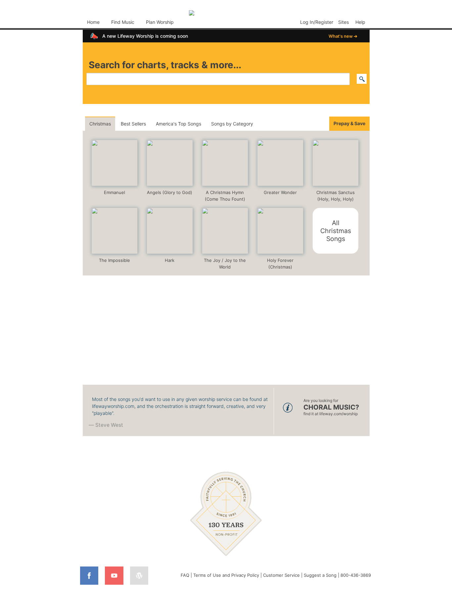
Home (93, 22)
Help (360, 22)
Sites (343, 22)
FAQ (185, 575)
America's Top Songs (178, 123)
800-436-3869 (355, 575)
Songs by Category (232, 123)
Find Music (122, 22)
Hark (169, 260)
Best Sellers (133, 123)
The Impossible (114, 260)
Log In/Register (316, 22)
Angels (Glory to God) (169, 192)
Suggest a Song (320, 575)
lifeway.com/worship (338, 413)
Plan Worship (160, 22)
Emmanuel (114, 192)
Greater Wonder (280, 192)
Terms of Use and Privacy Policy (226, 575)
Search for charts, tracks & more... (165, 65)
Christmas (100, 123)
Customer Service (281, 575)
